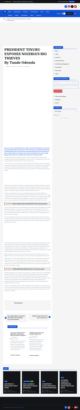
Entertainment (34, 11)
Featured (14, 66)
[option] (17, 382)
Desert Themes (21, 407)
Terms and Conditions (60, 96)
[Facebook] (62, 118)
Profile (16, 15)
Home (9, 11)
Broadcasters (8, 66)
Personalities (24, 15)
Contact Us (38, 15)
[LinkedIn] (68, 118)
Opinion (10, 15)
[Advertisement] (40, 34)
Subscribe (69, 13)
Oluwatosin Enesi (34, 336)
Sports (47, 11)
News (42, 11)
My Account (58, 70)
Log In (56, 73)
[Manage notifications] (77, 407)
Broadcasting (17, 11)
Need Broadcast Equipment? (62, 64)
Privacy (57, 103)
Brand (31, 15)
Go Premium (58, 67)
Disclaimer (58, 99)
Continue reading (15, 355)
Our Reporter (14, 390)
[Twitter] (65, 118)
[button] (74, 369)
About (56, 54)
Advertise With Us (59, 60)
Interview (25, 11)
